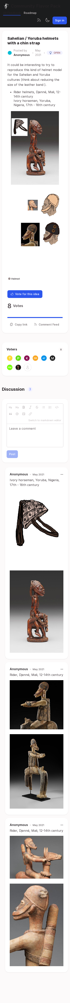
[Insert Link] (30, 414)
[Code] (57, 407)
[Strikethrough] (37, 407)
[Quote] (10, 414)
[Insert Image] (24, 414)
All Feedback (12, 12)
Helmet (15, 278)
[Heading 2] (10, 407)
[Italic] (30, 407)
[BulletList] (43, 407)
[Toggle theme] (47, 20)
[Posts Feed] (38, 20)
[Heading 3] (17, 407)
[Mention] (17, 414)
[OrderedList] (50, 407)
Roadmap (30, 12)
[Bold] (24, 407)
